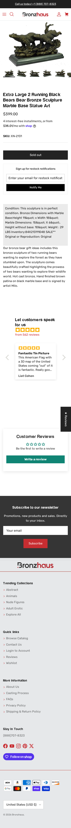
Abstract (12, 590)
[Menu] (4, 14)
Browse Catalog (17, 638)
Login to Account (18, 650)
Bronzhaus (18, 814)
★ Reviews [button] (66, 419)
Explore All (13, 614)
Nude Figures (15, 602)
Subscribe (35, 543)
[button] (8, 357)
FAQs (9, 699)
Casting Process (17, 693)
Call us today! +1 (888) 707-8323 (35, 4)
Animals (11, 596)
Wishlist (11, 663)
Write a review (35, 459)
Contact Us (14, 644)
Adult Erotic (14, 608)
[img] (37, 330)
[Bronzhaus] (35, 14)
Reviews (12, 657)
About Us (12, 687)
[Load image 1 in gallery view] (35, 44)
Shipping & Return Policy (23, 711)
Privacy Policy (16, 705)
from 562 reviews (27, 334)
